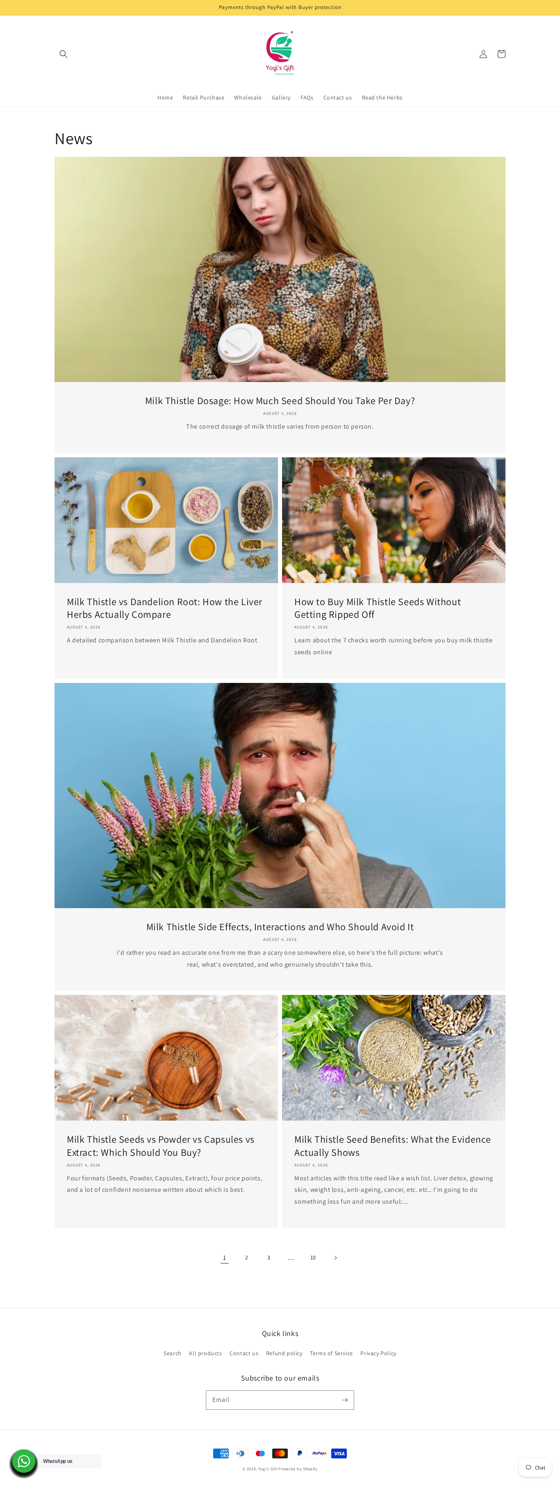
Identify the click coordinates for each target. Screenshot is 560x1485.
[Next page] (335, 1258)
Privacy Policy (378, 1353)
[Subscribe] (345, 1400)
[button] (64, 54)
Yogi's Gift (268, 1468)
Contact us (244, 1353)
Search (173, 1353)
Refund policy (284, 1353)
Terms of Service (331, 1353)
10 (313, 1257)
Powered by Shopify (298, 1468)
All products (205, 1353)
